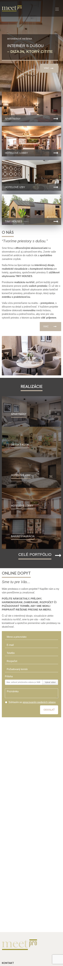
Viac (46, 68)
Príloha (9, 676)
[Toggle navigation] (57, 9)
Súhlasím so (32, 702)
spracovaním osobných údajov (39, 702)
